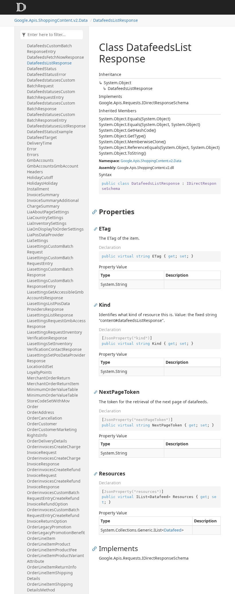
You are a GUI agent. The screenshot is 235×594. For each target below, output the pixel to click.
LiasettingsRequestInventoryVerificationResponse (54, 335)
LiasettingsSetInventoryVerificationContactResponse (54, 346)
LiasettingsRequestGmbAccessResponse (56, 323)
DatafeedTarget (42, 137)
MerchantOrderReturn (48, 378)
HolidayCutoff (40, 177)
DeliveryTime (39, 143)
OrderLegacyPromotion (49, 527)
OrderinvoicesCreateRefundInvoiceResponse (54, 483)
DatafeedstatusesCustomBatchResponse (51, 105)
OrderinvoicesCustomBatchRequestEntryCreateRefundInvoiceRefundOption (53, 498)
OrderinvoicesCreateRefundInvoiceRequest (54, 472)
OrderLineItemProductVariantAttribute (55, 558)
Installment (38, 189)
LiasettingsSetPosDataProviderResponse (56, 357)
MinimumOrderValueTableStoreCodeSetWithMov (52, 398)
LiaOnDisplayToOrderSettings (55, 229)
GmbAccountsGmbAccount (52, 166)
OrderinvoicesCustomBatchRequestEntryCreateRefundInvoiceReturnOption (53, 515)
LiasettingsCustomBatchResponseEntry (50, 283)
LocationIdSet (40, 366)
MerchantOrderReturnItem (53, 383)
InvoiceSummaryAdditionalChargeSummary (53, 203)
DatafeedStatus (41, 68)
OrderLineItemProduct (48, 544)
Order (32, 406)
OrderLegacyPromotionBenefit (56, 532)
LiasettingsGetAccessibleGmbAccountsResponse (55, 294)
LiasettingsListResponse (50, 315)
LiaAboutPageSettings (48, 212)
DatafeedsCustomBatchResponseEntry (49, 48)
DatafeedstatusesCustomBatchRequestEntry (51, 94)
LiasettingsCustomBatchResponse (50, 272)
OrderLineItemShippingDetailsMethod (50, 587)
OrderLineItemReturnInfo (51, 567)
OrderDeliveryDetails (47, 441)
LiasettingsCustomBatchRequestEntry (50, 260)
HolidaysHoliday (42, 183)
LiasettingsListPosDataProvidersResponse (48, 306)
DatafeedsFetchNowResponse (55, 57)
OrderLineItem (41, 538)
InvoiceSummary (43, 194)
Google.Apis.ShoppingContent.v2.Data (51, 20)
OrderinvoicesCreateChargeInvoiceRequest (54, 449)
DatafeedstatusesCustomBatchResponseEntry (51, 117)
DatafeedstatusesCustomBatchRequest (51, 82)
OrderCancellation (44, 418)
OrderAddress (40, 412)
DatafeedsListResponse (115, 20)
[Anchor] (96, 211)
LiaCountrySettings (45, 217)
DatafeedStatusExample (50, 131)
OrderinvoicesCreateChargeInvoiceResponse (54, 461)
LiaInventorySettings (46, 223)
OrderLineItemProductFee (52, 549)
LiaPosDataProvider (45, 234)
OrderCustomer (42, 423)
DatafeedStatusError (46, 74)
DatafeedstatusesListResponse (56, 126)
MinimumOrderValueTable (52, 389)
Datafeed (172, 530)
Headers (35, 171)
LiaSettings (37, 240)
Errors (33, 154)
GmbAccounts (40, 160)
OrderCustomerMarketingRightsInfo (52, 432)
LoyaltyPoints (39, 372)
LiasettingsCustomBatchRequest (50, 249)
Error (32, 149)
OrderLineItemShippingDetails (50, 575)
